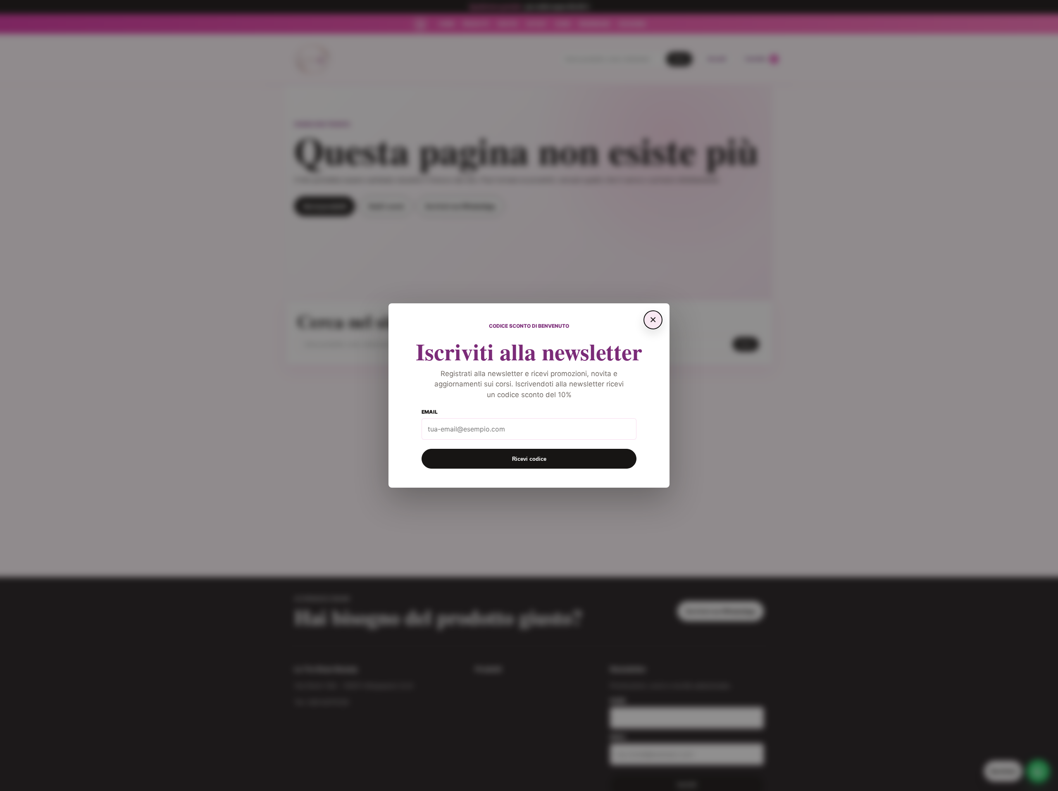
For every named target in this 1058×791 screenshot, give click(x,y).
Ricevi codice (529, 459)
